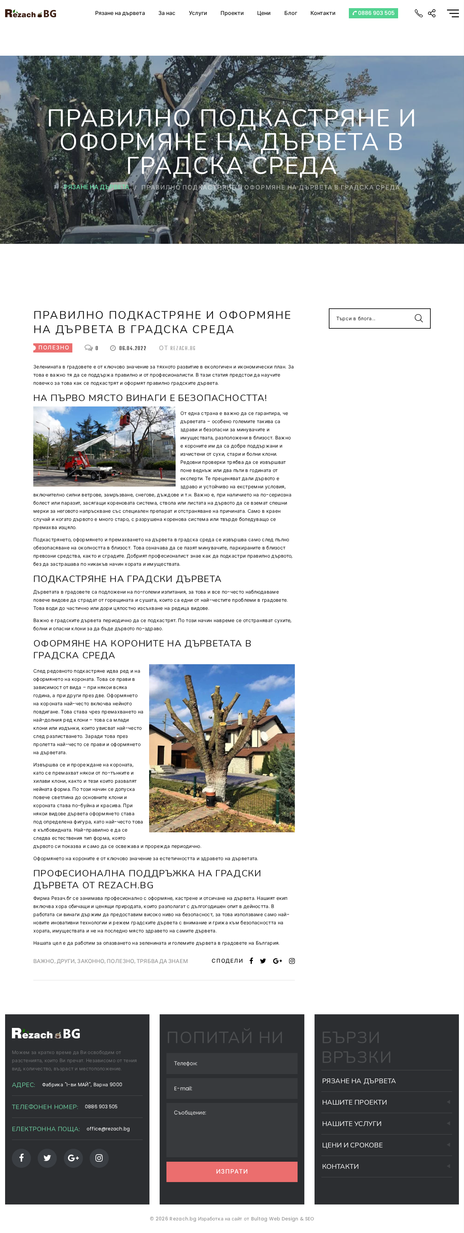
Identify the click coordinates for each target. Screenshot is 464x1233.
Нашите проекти (354, 1102)
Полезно (120, 962)
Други (66, 962)
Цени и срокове (352, 1145)
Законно (90, 962)
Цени (264, 13)
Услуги (198, 13)
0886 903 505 (376, 13)
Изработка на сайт (220, 1218)
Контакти (323, 13)
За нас (166, 13)
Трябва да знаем (162, 962)
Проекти (232, 13)
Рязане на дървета (120, 13)
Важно (43, 962)
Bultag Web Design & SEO (282, 1218)
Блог (290, 13)
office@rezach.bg (108, 1128)
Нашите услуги (351, 1123)
